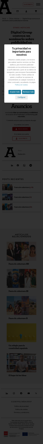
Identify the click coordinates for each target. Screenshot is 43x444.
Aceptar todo (15, 92)
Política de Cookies (21, 85)
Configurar (21, 97)
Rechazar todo (28, 92)
